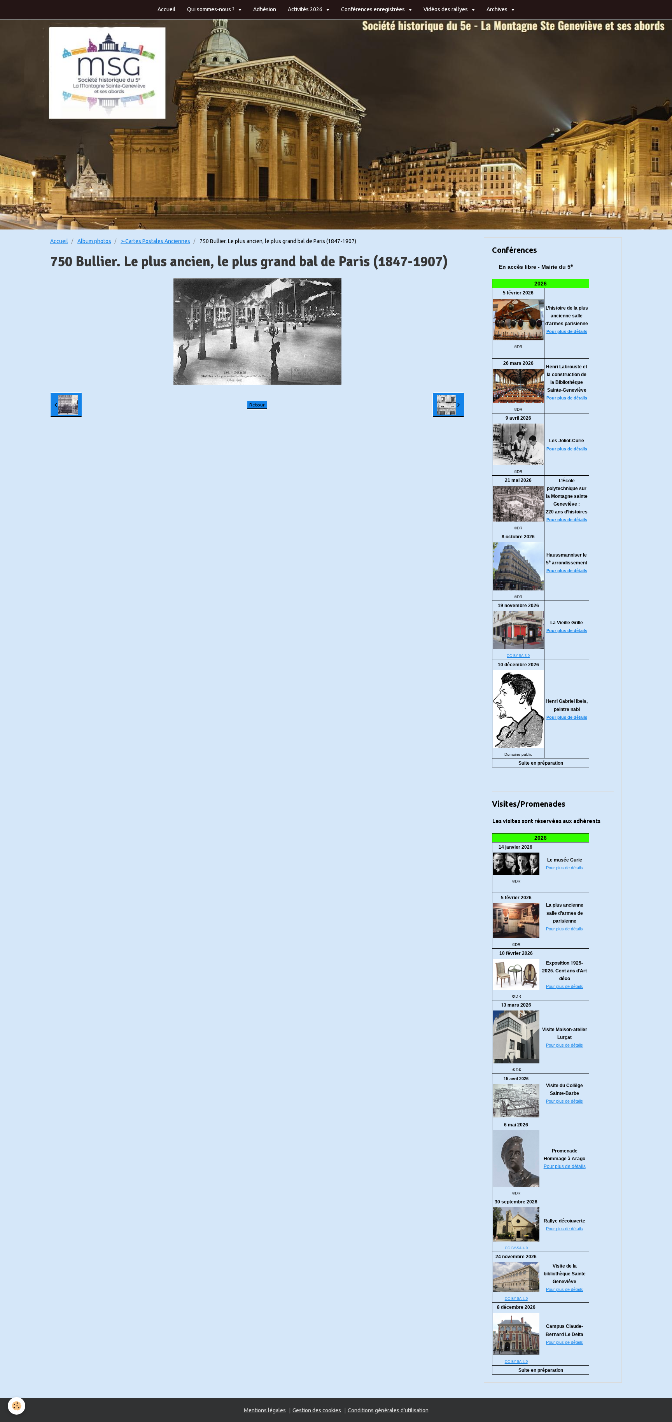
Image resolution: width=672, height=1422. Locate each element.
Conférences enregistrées (373, 9)
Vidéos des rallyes (446, 9)
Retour (257, 404)
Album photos (94, 241)
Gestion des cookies (316, 1410)
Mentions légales (265, 1410)
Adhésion (264, 9)
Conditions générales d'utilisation (388, 1410)
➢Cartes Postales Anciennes (155, 241)
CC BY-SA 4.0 (516, 1248)
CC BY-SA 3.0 (518, 656)
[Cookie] (16, 1406)
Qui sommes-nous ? (211, 9)
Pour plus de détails (566, 331)
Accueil (166, 9)
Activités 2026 (306, 9)
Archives (497, 9)
